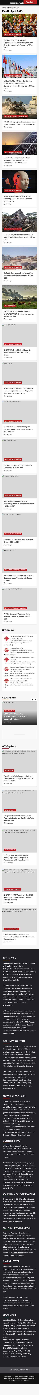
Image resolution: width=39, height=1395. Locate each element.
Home (4, 7)
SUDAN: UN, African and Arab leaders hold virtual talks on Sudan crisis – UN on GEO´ (19, 237)
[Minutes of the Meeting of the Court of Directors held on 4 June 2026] (6, 680)
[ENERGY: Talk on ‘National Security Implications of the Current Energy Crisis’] (19, 335)
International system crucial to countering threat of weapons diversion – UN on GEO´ (19, 503)
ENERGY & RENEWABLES (12, 889)
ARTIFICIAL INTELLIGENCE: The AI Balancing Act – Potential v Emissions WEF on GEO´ (18, 198)
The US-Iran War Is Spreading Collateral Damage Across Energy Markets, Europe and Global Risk (18, 778)
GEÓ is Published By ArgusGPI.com (20, 1369)
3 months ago (9, 862)
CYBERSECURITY (10, 810)
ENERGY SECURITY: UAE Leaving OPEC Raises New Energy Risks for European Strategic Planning (18, 897)
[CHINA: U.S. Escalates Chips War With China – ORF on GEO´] (19, 525)
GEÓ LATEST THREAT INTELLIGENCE (16, 116)
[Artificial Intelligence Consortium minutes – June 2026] (6, 659)
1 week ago (9, 783)
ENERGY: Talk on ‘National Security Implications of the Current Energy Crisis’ (17, 352)
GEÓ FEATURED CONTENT (13, 34)
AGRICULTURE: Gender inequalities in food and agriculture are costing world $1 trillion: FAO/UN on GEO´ (18, 390)
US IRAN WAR (9, 770)
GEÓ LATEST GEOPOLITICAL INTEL (15, 570)
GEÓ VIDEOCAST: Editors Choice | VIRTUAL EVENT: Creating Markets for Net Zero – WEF (19, 313)
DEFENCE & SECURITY (11, 929)
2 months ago (9, 823)
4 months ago (9, 902)
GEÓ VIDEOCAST (10, 306)
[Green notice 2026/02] (6, 650)
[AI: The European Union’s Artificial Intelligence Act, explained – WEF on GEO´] (19, 599)
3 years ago (9, 50)
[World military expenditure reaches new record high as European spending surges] (19, 107)
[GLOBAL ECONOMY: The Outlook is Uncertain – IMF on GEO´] (19, 450)
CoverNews (18, 1381)
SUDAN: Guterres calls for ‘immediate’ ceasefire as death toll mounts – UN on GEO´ (18, 275)
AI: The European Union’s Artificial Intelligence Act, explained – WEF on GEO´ (18, 616)
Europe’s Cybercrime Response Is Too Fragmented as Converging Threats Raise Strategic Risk (19, 818)
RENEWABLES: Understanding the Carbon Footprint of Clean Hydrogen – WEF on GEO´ (18, 429)
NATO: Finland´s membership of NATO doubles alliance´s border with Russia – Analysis (18, 577)
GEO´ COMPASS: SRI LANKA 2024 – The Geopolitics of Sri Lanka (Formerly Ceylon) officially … (19, 716)
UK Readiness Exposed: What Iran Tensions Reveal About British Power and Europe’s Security (19, 936)
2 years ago (9, 722)
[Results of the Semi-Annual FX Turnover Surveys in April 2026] (6, 638)
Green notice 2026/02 (17, 648)
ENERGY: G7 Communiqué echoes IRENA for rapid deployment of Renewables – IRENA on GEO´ (17, 160)
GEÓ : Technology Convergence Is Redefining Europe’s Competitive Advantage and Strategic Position (16, 857)
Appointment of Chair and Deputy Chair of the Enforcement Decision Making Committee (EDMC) (22, 669)
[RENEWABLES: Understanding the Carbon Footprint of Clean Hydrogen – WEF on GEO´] (19, 412)
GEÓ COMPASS (9, 711)
